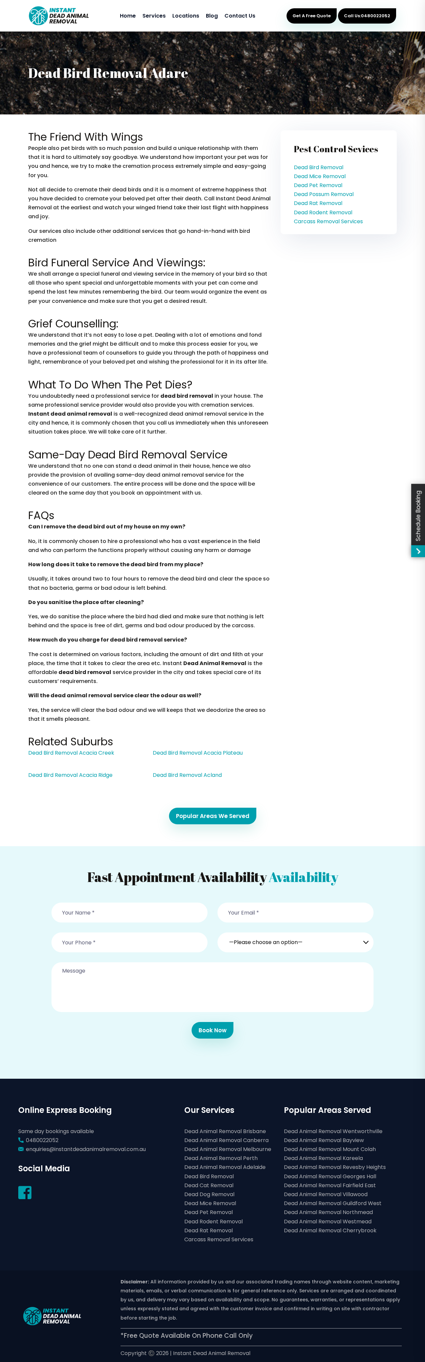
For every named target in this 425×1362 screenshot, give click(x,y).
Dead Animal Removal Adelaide (225, 1167)
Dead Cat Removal (208, 1185)
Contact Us (239, 16)
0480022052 (42, 1140)
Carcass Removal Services (328, 221)
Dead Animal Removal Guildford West (333, 1203)
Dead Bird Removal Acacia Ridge (70, 775)
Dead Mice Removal (320, 176)
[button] (295, 938)
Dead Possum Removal (324, 194)
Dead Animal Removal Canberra (226, 1140)
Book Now (212, 1030)
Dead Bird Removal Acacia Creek (71, 753)
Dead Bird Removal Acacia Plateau (198, 753)
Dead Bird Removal (318, 167)
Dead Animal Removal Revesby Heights (335, 1167)
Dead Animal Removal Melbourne (227, 1149)
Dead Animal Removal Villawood (326, 1194)
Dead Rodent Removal (323, 212)
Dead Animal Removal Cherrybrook (330, 1230)
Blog (212, 16)
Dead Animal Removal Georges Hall (330, 1176)
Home (128, 16)
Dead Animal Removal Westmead (328, 1221)
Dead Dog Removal (209, 1194)
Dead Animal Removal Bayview (324, 1140)
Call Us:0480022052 (367, 16)
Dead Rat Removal (318, 203)
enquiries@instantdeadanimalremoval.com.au (86, 1149)
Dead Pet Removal (318, 185)
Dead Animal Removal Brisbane (225, 1131)
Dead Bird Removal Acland (187, 775)
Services (154, 16)
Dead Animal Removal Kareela (323, 1158)
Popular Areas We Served (212, 816)
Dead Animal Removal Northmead (328, 1212)
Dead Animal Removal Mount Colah (330, 1149)
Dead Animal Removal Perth (221, 1158)
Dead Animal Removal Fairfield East (330, 1185)
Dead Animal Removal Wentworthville (333, 1131)
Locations (185, 16)
